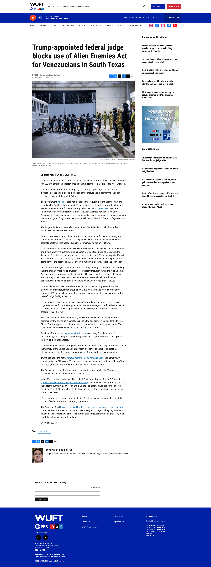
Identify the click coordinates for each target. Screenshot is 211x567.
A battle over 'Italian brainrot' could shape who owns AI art (157, 205)
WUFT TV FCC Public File (155, 527)
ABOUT (121, 25)
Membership (119, 516)
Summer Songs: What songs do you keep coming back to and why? (160, 60)
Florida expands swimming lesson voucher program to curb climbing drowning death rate (157, 48)
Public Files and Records (155, 521)
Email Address (41, 490)
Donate (175, 6)
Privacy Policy (151, 516)
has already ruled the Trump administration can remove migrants (91, 407)
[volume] (40, 17)
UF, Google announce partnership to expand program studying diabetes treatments (158, 95)
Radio (82, 25)
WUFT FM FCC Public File (155, 526)
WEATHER (44, 25)
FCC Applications (152, 535)
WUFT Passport (69, 25)
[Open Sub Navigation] (37, 25)
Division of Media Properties (54, 561)
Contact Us (86, 522)
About (84, 516)
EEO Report (150, 533)
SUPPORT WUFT (137, 25)
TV (55, 25)
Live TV (159, 6)
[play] (33, 17)
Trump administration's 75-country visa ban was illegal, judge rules (159, 159)
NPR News (44, 431)
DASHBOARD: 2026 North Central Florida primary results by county (160, 71)
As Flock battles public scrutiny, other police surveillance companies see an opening (159, 182)
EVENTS (109, 25)
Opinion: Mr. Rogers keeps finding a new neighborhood (160, 170)
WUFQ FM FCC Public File (155, 531)
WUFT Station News (89, 527)
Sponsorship (119, 522)
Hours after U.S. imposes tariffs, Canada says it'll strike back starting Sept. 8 (160, 194)
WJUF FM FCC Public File (155, 529)
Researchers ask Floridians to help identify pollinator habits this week (157, 82)
